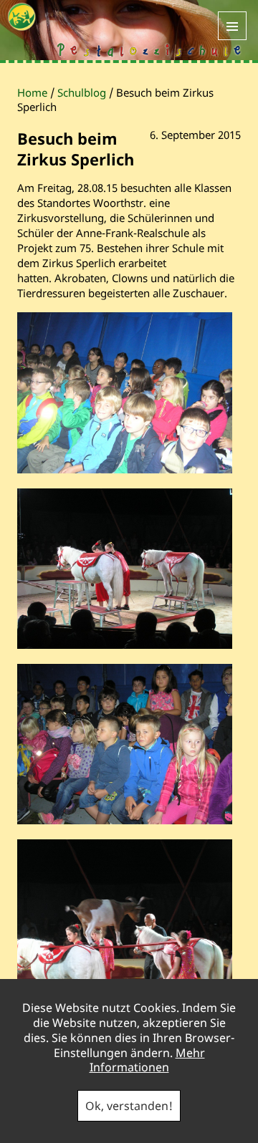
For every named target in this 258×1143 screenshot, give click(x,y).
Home (32, 92)
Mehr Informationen (147, 1060)
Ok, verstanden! (129, 1106)
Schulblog (81, 92)
